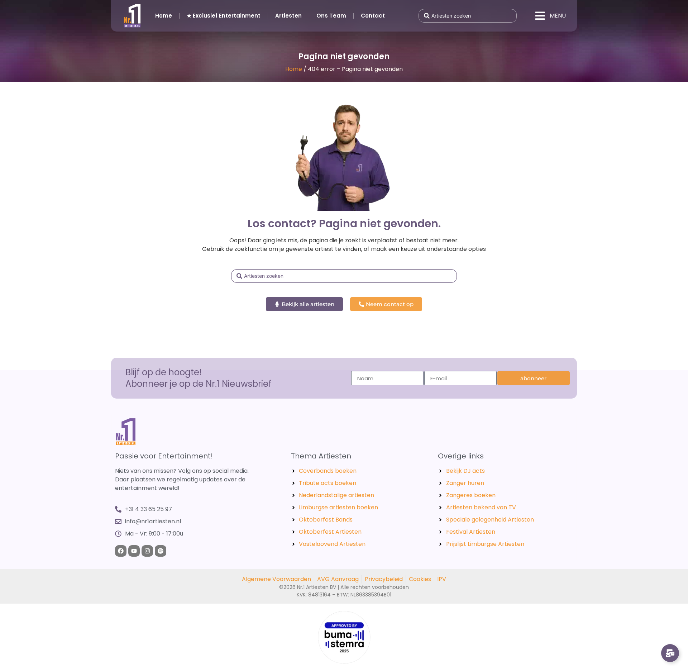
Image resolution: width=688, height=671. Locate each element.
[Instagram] (147, 551)
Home (163, 15)
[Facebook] (120, 551)
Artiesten (288, 15)
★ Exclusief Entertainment (224, 15)
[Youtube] (134, 551)
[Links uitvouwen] (670, 653)
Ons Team (331, 15)
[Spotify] (160, 551)
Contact (373, 15)
